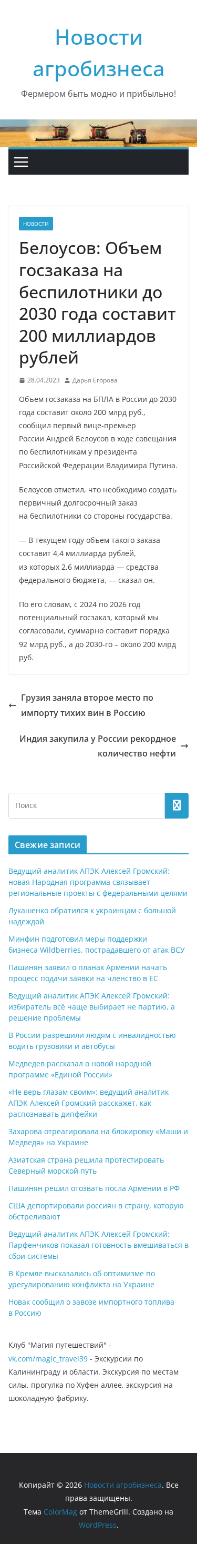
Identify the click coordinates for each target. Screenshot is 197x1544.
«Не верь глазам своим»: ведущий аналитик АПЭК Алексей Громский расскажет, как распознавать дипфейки (88, 1103)
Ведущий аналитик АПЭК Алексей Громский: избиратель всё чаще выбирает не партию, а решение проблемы (91, 1007)
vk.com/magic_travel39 (48, 1359)
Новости (36, 223)
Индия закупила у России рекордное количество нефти (97, 746)
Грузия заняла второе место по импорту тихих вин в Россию (87, 705)
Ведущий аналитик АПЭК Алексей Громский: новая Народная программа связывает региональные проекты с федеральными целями (98, 882)
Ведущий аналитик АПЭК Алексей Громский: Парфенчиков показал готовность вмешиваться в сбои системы (98, 1245)
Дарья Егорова (95, 380)
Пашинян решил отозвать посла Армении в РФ (94, 1188)
